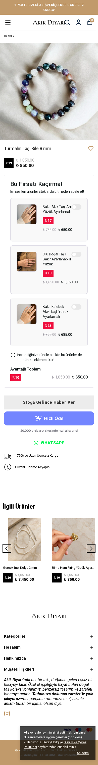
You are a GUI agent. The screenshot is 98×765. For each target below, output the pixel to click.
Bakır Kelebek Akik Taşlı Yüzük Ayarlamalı (55, 312)
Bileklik (9, 36)
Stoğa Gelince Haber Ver (49, 402)
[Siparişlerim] (78, 22)
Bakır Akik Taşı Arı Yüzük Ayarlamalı (57, 209)
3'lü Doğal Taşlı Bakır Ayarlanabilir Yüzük (57, 259)
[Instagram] (7, 714)
